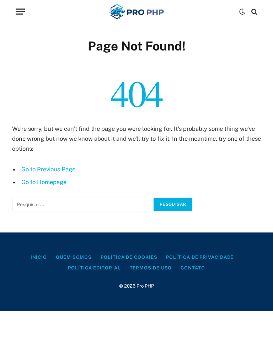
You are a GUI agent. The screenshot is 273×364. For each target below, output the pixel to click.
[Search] (253, 12)
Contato (193, 268)
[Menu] (20, 12)
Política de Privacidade (200, 257)
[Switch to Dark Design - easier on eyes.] (242, 12)
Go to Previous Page (48, 169)
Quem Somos (74, 257)
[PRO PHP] (136, 11)
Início (39, 257)
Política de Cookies (129, 257)
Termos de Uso (151, 268)
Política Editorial (94, 268)
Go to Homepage (43, 182)
